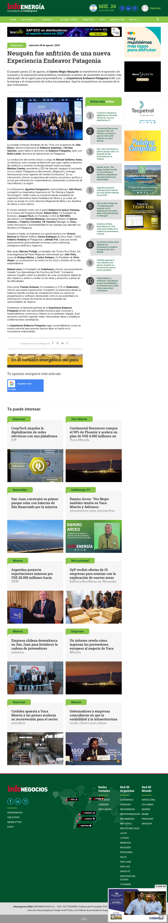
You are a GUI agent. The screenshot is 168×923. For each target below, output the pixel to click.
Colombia (147, 804)
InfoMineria (127, 819)
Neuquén (125, 847)
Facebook (104, 799)
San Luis (125, 866)
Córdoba (125, 804)
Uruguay (147, 823)
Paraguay (147, 819)
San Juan (125, 861)
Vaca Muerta (79, 419)
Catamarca (126, 799)
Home (13, 19)
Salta (123, 857)
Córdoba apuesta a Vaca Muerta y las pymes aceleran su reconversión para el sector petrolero (106, 265)
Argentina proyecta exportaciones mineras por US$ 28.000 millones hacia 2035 (108, 191)
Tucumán (125, 884)
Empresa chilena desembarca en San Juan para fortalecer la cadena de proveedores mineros (107, 229)
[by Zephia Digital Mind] (84, 918)
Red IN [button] (133, 19)
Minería (18, 560)
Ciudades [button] (47, 19)
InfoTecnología (129, 828)
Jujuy (123, 833)
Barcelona (148, 799)
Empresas (16, 45)
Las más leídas (69, 19)
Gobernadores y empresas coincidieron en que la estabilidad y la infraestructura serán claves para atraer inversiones (107, 284)
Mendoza (125, 842)
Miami (145, 814)
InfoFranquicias (130, 814)
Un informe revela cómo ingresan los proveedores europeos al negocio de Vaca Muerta (108, 247)
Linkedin (103, 804)
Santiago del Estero (128, 878)
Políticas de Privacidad (90, 906)
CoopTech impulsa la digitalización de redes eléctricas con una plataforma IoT (107, 116)
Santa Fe (125, 871)
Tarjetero (88, 19)
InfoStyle (126, 823)
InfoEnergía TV (80, 489)
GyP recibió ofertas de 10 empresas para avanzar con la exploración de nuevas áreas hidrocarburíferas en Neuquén (107, 209)
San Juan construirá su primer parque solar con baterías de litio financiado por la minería (108, 154)
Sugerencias (14, 812)
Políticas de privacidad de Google (93, 910)
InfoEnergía (127, 809)
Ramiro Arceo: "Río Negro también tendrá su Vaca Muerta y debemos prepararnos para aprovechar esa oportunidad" (107, 173)
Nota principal (80, 560)
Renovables (20, 489)
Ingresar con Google (20, 386)
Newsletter (117, 19)
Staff (102, 19)
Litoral (124, 838)
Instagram (104, 809)
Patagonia (126, 852)
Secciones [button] (27, 19)
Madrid (146, 809)
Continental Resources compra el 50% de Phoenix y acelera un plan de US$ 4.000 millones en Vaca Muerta (107, 134)
